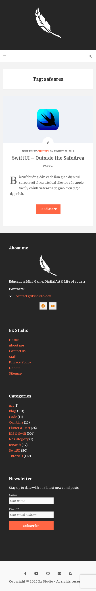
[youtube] (36, 571)
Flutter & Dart (19, 428)
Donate (14, 368)
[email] (59, 571)
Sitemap (15, 373)
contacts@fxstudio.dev (33, 296)
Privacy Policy (20, 362)
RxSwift (15, 445)
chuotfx (43, 151)
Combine (16, 422)
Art (11, 406)
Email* (14, 509)
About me (16, 345)
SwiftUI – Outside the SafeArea (48, 158)
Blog (12, 411)
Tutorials (16, 456)
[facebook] (25, 571)
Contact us (17, 351)
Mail (12, 357)
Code (13, 417)
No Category (19, 439)
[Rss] (70, 571)
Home (14, 340)
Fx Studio (45, 581)
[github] (48, 571)
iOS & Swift (17, 434)
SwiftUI (48, 165)
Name (13, 495)
